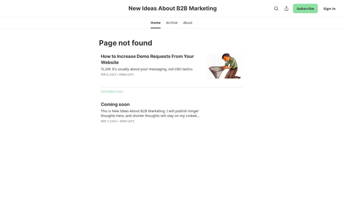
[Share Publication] (286, 8)
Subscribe (305, 8)
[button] (155, 22)
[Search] (276, 8)
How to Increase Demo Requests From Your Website (147, 59)
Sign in (329, 8)
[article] (172, 68)
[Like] (104, 80)
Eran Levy (126, 74)
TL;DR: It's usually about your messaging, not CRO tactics (147, 69)
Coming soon (115, 104)
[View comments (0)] (135, 80)
